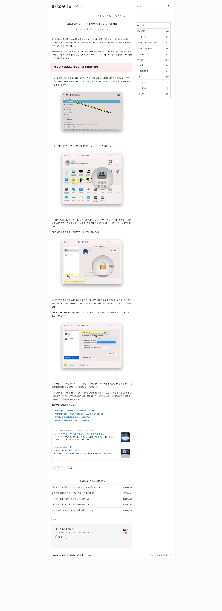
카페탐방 (154, 82)
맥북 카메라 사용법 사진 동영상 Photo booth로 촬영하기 (74, 487)
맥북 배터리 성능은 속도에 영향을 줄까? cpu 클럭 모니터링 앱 (78, 414)
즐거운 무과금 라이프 (64, 529)
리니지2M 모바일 (154, 48)
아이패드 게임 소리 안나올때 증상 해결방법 (69, 499)
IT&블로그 (117, 16)
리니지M (154, 37)
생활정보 (153, 94)
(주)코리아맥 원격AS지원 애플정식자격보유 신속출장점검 (79, 434)
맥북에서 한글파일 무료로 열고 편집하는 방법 (72, 417)
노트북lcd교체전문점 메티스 (66, 450)
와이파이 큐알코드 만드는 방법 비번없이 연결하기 (71, 493)
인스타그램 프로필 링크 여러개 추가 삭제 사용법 (70, 510)
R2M (154, 54)
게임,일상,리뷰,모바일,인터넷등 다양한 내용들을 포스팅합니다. (76, 532)
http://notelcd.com (61, 447)
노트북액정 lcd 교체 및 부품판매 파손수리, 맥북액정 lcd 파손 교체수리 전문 (83, 454)
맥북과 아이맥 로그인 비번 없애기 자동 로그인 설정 (92, 24)
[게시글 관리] (61, 468)
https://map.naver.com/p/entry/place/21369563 (72, 430)
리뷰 (124, 16)
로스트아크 (154, 71)
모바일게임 (100, 16)
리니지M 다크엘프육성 (154, 42)
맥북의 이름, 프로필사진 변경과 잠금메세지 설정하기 (75, 411)
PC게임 (108, 16)
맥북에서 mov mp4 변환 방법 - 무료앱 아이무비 (73, 420)
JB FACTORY (165, 555)
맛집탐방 (154, 88)
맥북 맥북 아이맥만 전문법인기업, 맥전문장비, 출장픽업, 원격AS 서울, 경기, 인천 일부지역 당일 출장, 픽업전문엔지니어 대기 (84, 438)
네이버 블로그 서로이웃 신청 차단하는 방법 (69, 505)
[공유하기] (58, 468)
